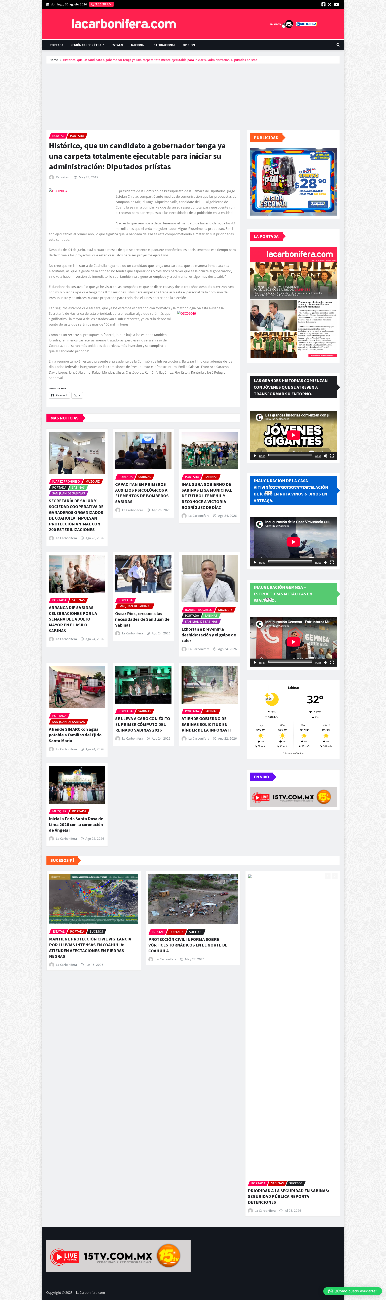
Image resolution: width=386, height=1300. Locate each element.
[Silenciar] (325, 456)
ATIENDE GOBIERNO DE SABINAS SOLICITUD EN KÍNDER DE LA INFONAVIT (206, 724)
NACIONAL (138, 45)
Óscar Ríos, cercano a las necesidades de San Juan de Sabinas (142, 619)
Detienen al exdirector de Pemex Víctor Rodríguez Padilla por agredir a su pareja (187, 942)
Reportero (63, 177)
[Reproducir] (255, 456)
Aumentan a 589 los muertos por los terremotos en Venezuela (282, 951)
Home (53, 60)
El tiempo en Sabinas (293, 752)
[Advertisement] (193, 94)
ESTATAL (118, 45)
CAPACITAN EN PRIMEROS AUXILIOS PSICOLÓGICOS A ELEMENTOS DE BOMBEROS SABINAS (142, 492)
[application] (293, 435)
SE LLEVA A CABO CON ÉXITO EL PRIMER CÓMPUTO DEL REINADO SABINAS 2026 (142, 724)
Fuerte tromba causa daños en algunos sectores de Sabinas (86, 942)
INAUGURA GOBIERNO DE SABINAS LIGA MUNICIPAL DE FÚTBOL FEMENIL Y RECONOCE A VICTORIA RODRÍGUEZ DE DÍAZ (207, 495)
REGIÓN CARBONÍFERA (86, 45)
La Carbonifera (66, 538)
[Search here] (338, 45)
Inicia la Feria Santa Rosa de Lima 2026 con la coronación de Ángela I (76, 824)
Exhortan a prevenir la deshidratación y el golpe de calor (209, 634)
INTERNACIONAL (164, 45)
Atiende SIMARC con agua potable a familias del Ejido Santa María (75, 734)
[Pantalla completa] (332, 456)
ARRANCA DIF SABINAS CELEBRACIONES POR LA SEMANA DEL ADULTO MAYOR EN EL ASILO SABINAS (73, 619)
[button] (352, 1291)
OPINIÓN (189, 45)
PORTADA (56, 45)
